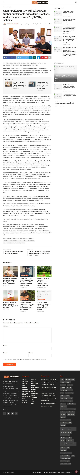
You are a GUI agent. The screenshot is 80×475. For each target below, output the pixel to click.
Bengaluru (63, 384)
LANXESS (63, 425)
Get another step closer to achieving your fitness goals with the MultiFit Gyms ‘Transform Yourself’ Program (69, 39)
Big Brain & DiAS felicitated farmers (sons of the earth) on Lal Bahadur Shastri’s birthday (44, 306)
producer (63, 447)
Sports (33, 395)
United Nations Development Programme (14, 243)
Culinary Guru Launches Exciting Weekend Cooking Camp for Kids (69, 96)
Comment (6, 326)
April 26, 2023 (23, 311)
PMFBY (31, 238)
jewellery (63, 417)
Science (33, 391)
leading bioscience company (20, 238)
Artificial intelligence (69, 379)
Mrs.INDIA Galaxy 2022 (66, 437)
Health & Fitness (24, 403)
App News (25, 381)
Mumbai (62, 440)
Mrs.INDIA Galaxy (65, 435)
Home (4, 7)
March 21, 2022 (67, 24)
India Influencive (13, 24)
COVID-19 (69, 387)
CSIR (71, 390)
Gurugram (63, 403)
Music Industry (69, 440)
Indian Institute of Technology (67, 411)
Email (5, 352)
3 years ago (23, 24)
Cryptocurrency (64, 390)
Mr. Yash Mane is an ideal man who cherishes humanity (69, 21)
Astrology (25, 383)
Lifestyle (33, 379)
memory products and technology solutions (66, 428)
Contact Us (45, 472)
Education (25, 389)
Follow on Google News (66, 472)
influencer (63, 414)
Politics (33, 385)
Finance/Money (26, 396)
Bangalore (68, 382)
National (33, 381)
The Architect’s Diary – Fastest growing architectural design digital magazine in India (64, 103)
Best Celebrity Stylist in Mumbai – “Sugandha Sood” (68, 13)
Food (23, 398)
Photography (34, 383)
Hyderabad (63, 406)
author (62, 382)
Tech (32, 399)
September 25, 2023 (67, 91)
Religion (33, 389)
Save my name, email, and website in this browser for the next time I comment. (26, 359)
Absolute (9, 238)
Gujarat (71, 401)
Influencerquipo (71, 414)
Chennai (63, 387)
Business (24, 387)
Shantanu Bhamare (65, 455)
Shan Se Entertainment (66, 452)
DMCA (50, 472)
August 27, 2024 (40, 90)
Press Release (35, 387)
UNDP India (31, 240)
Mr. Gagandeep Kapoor (66, 432)
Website (31, 352)
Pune (68, 447)
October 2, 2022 (41, 311)
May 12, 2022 (66, 57)
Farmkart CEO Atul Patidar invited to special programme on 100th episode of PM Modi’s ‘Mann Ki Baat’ (27, 306)
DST (62, 395)
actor (62, 379)
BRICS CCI (70, 384)
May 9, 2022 (66, 33)
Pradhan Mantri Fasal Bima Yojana (12, 240)
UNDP (24, 240)
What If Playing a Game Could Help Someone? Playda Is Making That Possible (48, 405)
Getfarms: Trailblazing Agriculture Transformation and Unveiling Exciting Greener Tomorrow (43, 282)
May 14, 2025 (16, 88)
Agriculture (9, 7)
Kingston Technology (65, 419)
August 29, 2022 (67, 44)
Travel (33, 401)
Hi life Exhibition (71, 403)
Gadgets (24, 400)
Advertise (39, 472)
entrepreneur (64, 398)
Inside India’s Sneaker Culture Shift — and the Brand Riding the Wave (49, 389)
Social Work (34, 393)
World (32, 403)
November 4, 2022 (67, 16)
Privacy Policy (56, 472)
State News (34, 397)
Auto (23, 385)
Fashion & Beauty (25, 394)
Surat (73, 455)
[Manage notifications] (76, 471)
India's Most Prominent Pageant (68, 409)
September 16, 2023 (42, 287)
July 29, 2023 (6, 309)
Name (5, 345)
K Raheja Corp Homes (66, 422)
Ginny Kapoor (64, 401)
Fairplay (71, 398)
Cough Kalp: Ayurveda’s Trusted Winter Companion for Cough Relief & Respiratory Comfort (65, 77)
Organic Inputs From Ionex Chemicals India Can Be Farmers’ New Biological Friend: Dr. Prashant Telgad (43, 85)
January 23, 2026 (59, 80)
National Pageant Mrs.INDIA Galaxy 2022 (67, 444)
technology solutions (65, 458)
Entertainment (26, 391)
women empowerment (66, 463)
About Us (34, 472)
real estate (63, 450)
